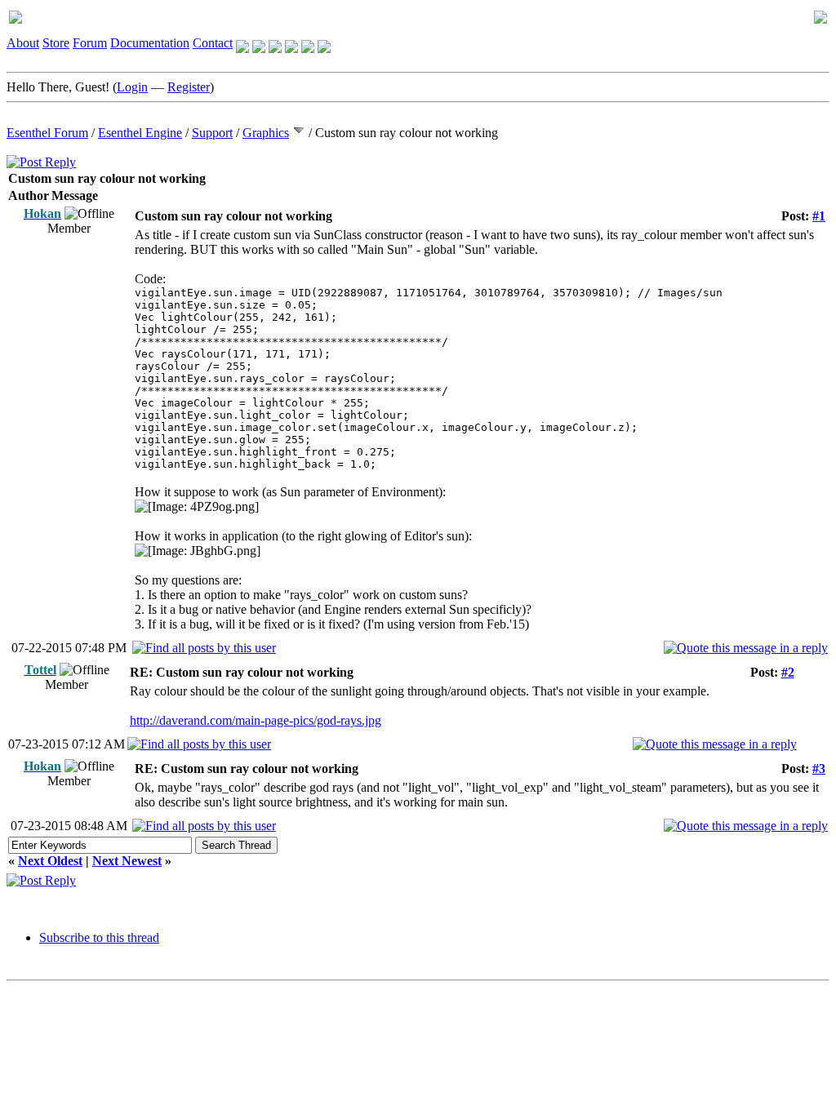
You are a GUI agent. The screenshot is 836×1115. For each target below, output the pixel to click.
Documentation (149, 43)
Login (132, 87)
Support (212, 133)
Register (188, 87)
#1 (818, 216)
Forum (90, 43)
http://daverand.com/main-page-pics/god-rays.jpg (255, 720)
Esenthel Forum (47, 133)
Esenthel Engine (140, 133)
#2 (787, 672)
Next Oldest (50, 861)
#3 (818, 768)
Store (55, 43)
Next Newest (127, 861)
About (23, 43)
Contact (213, 43)
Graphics (265, 133)
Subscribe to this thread (99, 937)
